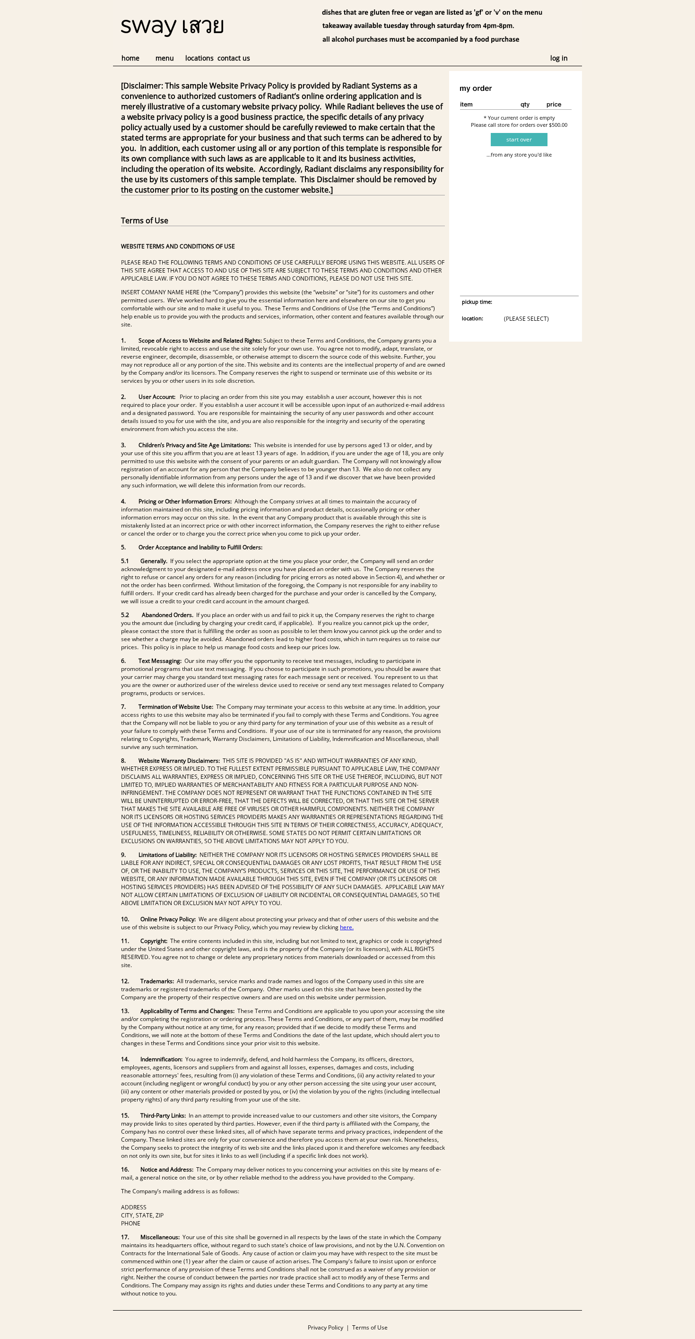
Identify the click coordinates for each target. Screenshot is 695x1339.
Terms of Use (370, 1327)
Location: (472, 318)
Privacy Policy (325, 1327)
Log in (559, 57)
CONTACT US (233, 57)
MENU (165, 57)
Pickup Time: (477, 301)
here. (347, 927)
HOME (130, 57)
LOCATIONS (199, 57)
